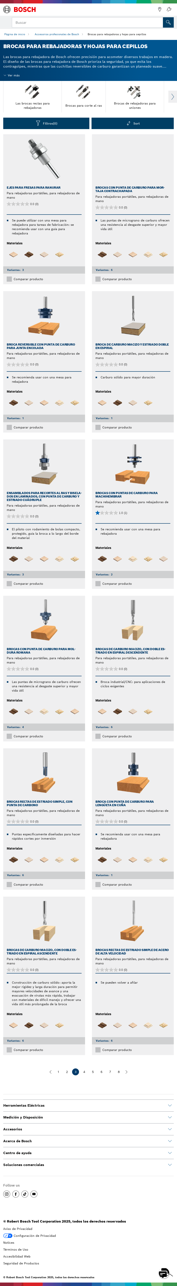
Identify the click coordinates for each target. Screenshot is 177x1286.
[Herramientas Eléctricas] (170, 1105)
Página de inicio (14, 34)
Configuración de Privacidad (35, 1236)
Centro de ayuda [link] (17, 1153)
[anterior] (50, 1071)
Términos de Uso (15, 1249)
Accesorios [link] (12, 1129)
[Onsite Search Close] (159, 22)
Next (172, 97)
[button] (6, 1194)
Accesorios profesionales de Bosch (57, 34)
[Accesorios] (170, 1129)
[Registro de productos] (169, 9)
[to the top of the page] (170, 1260)
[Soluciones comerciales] (170, 1165)
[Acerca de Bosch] (170, 1141)
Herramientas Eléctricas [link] (23, 1105)
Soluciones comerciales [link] (23, 1165)
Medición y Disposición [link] (23, 1117)
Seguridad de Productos (21, 1263)
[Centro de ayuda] (170, 1153)
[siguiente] (126, 1071)
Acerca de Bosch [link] (17, 1141)
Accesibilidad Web (16, 1256)
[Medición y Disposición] (170, 1117)
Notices (8, 1243)
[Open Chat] (164, 1273)
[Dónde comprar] (160, 9)
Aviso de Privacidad (17, 1229)
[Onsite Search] (168, 22)
